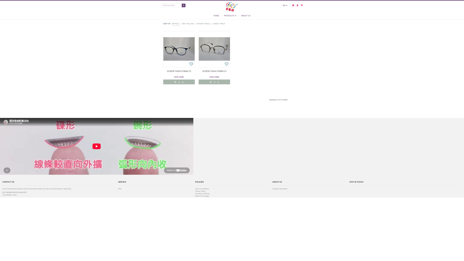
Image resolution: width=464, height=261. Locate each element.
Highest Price (203, 24)
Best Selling (188, 24)
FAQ (119, 189)
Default (175, 24)
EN (284, 5)
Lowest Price (218, 24)
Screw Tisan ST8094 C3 (179, 71)
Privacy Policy (200, 191)
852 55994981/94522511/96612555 (14, 192)
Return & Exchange (202, 196)
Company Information (279, 189)
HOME (216, 16)
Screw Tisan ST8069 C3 (214, 71)
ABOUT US (245, 16)
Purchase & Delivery (202, 194)
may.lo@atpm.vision (9, 195)
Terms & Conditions (202, 189)
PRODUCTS (229, 16)
